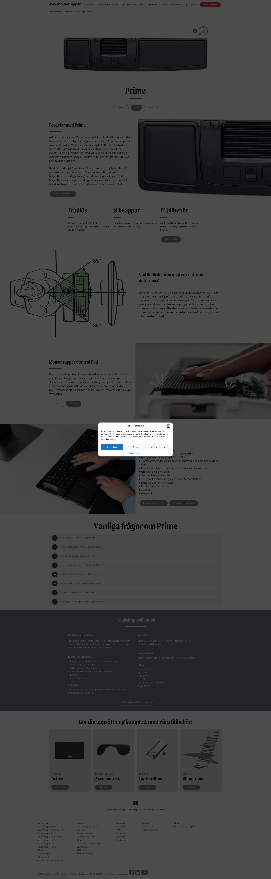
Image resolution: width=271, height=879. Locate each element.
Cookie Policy (134, 453)
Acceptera (112, 447)
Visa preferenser (159, 447)
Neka (135, 447)
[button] (168, 426)
